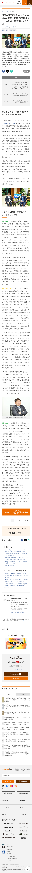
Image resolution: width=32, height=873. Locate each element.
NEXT (26, 520)
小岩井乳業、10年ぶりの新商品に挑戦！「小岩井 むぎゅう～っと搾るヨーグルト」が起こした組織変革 (17, 699)
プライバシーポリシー (12, 858)
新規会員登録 (16, 674)
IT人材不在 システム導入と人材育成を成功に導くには (20, 94)
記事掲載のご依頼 (23, 793)
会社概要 (9, 854)
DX (7, 30)
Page (6, 95)
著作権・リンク (10, 846)
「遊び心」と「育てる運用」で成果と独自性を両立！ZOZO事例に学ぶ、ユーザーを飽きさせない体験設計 (17, 753)
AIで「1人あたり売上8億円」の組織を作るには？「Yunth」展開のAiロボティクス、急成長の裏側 (17, 706)
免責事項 (9, 851)
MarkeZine (5, 800)
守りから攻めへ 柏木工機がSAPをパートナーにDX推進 (19, 83)
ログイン (17, 678)
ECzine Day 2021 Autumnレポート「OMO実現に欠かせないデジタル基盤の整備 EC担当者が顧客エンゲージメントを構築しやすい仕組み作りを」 (16, 552)
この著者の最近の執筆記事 (18, 612)
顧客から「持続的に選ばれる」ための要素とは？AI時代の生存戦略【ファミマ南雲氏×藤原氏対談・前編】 (17, 746)
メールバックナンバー (17, 670)
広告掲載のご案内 (8, 793)
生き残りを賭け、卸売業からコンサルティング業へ (20, 87)
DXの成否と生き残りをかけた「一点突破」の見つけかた (20, 101)
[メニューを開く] (2, 2)
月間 (23, 694)
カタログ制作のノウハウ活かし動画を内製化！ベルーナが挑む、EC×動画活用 (16, 584)
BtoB (3, 30)
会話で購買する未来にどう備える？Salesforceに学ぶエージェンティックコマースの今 (16, 723)
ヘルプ (8, 844)
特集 (3, 814)
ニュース (4, 807)
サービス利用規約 (11, 856)
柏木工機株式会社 (9, 565)
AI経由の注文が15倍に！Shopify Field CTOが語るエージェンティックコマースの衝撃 (17, 740)
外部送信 (9, 861)
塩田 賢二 (12, 27)
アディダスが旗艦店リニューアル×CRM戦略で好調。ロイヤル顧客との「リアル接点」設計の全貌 (17, 734)
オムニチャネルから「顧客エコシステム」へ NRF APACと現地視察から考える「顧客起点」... (17, 575)
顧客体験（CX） (13, 30)
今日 (9, 694)
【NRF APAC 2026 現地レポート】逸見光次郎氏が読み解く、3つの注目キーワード (16, 580)
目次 (16, 77)
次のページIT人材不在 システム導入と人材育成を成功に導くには (16, 512)
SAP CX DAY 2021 (9, 123)
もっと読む (6, 587)
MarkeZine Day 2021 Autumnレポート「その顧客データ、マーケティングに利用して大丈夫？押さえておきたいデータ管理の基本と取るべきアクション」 (16, 560)
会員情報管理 (10, 849)
